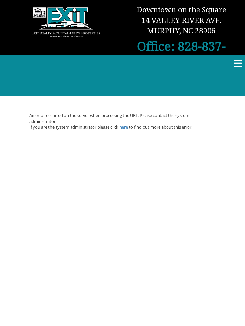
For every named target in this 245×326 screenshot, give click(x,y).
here (123, 127)
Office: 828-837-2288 (181, 52)
